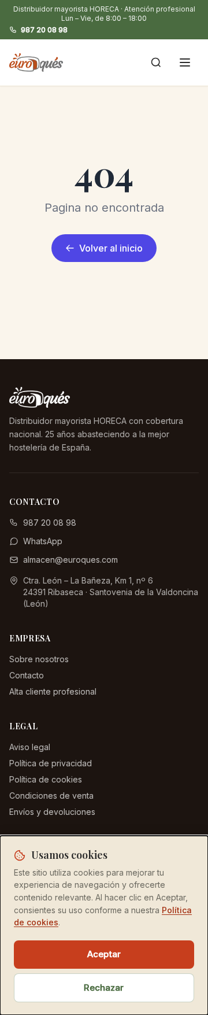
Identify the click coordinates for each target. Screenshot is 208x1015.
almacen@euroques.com (70, 559)
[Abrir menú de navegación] (185, 62)
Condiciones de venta (51, 795)
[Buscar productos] (156, 62)
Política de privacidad (50, 763)
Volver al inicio (111, 248)
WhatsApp (42, 541)
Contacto (26, 675)
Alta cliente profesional (52, 691)
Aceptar (104, 953)
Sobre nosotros (39, 659)
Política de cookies (45, 779)
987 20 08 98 (44, 29)
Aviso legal (29, 747)
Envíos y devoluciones (52, 812)
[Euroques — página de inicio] (36, 62)
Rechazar (104, 987)
